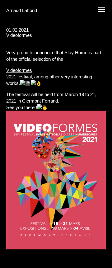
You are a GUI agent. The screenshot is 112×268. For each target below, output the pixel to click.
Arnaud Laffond (21, 10)
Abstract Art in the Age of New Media (94, 40)
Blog (83, 40)
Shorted (104, 40)
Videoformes (19, 70)
